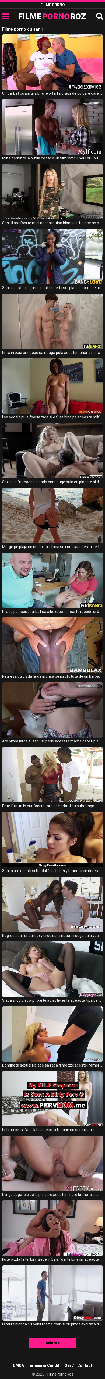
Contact (84, 1365)
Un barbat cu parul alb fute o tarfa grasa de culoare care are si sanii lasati (52, 93)
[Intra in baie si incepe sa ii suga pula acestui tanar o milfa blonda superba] (52, 321)
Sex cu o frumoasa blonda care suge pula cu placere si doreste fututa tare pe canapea (52, 482)
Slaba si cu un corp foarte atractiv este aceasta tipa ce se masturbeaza (52, 1000)
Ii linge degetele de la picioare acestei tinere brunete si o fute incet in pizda (52, 1194)
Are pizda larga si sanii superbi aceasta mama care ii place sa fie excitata (52, 741)
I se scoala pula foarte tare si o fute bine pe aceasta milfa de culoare (52, 417)
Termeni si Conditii (44, 1365)
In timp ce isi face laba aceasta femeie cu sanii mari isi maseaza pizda (52, 1130)
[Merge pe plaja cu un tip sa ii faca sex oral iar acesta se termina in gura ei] (52, 515)
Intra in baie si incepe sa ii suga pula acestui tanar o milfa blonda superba (52, 352)
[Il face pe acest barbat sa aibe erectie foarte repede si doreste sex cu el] (52, 580)
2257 (69, 1365)
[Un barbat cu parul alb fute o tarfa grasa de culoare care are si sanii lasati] (52, 62)
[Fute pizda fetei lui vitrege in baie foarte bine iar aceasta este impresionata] (52, 1228)
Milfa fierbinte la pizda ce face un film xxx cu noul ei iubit (50, 158)
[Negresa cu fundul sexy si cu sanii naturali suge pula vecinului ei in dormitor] (52, 904)
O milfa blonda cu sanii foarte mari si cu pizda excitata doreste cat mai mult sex (52, 1324)
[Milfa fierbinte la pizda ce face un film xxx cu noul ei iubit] (52, 127)
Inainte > (52, 1343)
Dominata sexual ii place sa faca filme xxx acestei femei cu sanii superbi (52, 1065)
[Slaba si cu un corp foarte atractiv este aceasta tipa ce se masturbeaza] (52, 969)
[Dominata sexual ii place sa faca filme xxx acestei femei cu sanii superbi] (52, 1034)
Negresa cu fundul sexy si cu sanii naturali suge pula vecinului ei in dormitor (52, 935)
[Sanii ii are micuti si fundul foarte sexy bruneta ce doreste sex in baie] (52, 839)
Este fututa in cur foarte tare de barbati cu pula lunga (48, 806)
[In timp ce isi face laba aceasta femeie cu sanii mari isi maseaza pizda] (52, 1098)
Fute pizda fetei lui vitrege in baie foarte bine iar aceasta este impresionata (52, 1259)
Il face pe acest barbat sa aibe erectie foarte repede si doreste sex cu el (52, 611)
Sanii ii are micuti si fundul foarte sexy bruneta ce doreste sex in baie (52, 871)
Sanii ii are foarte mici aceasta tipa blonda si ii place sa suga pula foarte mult (52, 223)
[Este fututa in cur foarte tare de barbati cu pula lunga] (52, 774)
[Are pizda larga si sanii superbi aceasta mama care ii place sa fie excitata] (52, 710)
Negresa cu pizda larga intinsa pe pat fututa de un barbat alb (52, 676)
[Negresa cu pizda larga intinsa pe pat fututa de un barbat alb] (52, 645)
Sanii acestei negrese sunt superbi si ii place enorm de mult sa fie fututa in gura (52, 288)
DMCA (18, 1365)
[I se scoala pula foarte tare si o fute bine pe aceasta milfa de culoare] (52, 386)
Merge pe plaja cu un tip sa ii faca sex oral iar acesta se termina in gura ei (52, 547)
